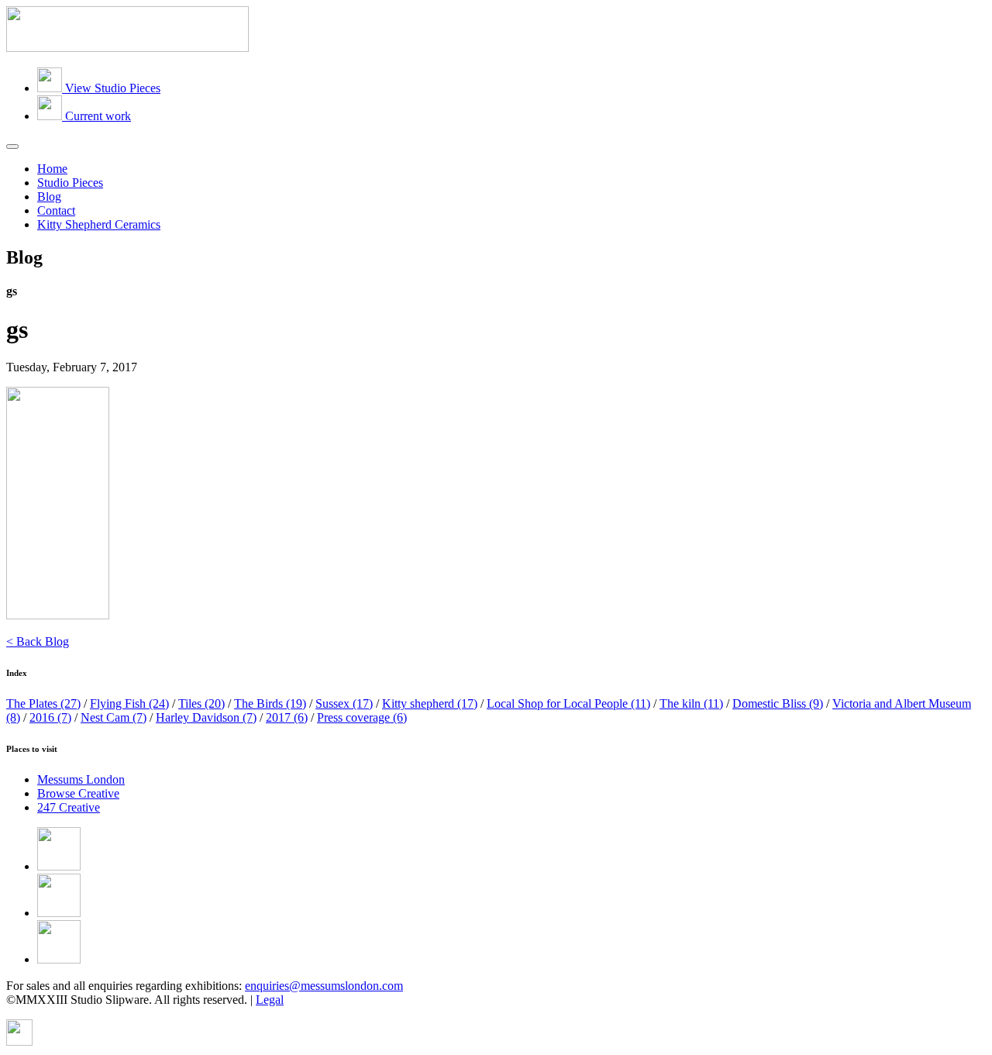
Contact (56, 210)
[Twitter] (59, 912)
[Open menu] (12, 146)
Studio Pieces (70, 182)
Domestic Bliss (777, 703)
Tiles (201, 703)
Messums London (81, 779)
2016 (50, 717)
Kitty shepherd (429, 703)
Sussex (344, 703)
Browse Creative (78, 793)
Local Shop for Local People (568, 703)
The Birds (270, 703)
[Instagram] (59, 959)
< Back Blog (37, 641)
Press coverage (362, 717)
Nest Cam (113, 717)
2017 (287, 717)
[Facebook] (59, 866)
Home (52, 168)
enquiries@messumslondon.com (324, 985)
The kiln (691, 703)
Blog (49, 196)
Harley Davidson (206, 717)
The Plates (43, 703)
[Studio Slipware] (127, 47)
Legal (270, 999)
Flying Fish (129, 703)
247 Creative (68, 807)
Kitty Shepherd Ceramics (98, 224)
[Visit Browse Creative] (19, 1041)
